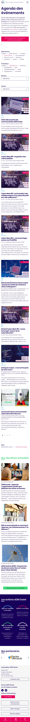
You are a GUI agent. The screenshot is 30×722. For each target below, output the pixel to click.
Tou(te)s (3, 53)
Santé (19, 69)
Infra (16, 67)
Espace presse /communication (15, 703)
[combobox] (15, 78)
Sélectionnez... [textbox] (6, 78)
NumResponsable (9, 69)
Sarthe (15, 59)
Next (28, 657)
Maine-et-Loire (8, 57)
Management (8, 71)
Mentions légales (15, 713)
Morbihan (7, 59)
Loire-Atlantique (20, 55)
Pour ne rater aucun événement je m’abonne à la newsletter (15, 39)
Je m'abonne (8, 696)
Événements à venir (7, 447)
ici (17, 33)
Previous (1, 657)
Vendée (22, 59)
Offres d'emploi (15, 708)
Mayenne (18, 57)
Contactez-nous (15, 679)
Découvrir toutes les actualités (15, 588)
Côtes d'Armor (13, 53)
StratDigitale (8, 67)
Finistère (22, 53)
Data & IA (23, 65)
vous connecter (13, 29)
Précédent (2, 435)
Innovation (18, 71)
